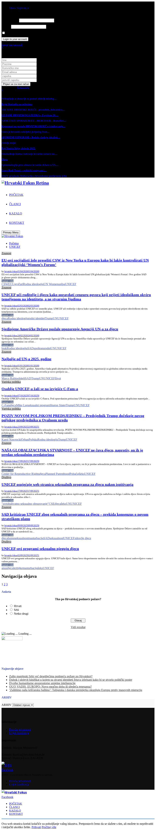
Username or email (10, 20)
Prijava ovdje (23, 87)
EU (10, 284)
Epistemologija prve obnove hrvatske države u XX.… (30, 164)
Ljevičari (17, 284)
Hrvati (17, 606)
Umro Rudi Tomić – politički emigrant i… (24, 170)
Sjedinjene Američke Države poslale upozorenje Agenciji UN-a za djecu (60, 329)
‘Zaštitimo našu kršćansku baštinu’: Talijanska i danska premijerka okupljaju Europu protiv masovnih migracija (75, 690)
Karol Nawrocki (11, 439)
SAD (30, 348)
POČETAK (16, 194)
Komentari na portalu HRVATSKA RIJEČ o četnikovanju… (33, 126)
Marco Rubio (10, 378)
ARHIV (6, 704)
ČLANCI (15, 204)
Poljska (33, 439)
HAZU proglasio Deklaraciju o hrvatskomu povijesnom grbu (34, 175)
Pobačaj (74, 473)
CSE (52, 503)
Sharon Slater (58, 405)
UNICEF (70, 284)
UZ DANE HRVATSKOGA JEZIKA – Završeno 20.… (30, 115)
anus (4, 568)
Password (6, 27)
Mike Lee (22, 405)
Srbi (16, 609)
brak (4, 348)
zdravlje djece (83, 538)
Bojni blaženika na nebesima (17, 104)
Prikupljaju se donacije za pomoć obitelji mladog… (29, 98)
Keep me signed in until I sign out (20, 33)
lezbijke (18, 568)
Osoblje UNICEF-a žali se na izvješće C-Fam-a (40, 389)
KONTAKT (16, 222)
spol (36, 348)
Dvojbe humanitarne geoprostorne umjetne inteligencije (42, 683)
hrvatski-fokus (11, 271)
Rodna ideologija (33, 284)
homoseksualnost (18, 538)
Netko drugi (21, 613)
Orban (25, 439)
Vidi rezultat (78, 627)
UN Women (51, 284)
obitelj (21, 378)
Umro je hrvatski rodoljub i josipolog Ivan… (25, 131)
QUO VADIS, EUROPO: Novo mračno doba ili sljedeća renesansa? (50, 686)
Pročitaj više (49, 827)
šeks (81, 473)
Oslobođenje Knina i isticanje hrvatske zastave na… (29, 153)
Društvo (6, 477)
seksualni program (39, 405)
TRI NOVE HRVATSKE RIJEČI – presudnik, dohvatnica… (33, 109)
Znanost (6, 253)
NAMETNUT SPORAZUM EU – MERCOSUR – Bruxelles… (34, 120)
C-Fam (6, 405)
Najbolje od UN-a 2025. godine (26, 359)
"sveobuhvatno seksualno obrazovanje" (25, 503)
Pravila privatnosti (20, 729)
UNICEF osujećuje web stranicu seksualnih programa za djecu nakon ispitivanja (67, 484)
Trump (49, 318)
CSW (5, 284)
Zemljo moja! (9, 142)
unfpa (61, 284)
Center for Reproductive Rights (20, 473)
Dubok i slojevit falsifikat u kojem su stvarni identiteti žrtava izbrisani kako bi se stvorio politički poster (70, 679)
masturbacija (35, 538)
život (58, 378)
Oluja (5, 159)
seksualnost (56, 538)
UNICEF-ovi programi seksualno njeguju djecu (40, 548)
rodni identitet (36, 318)
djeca (5, 318)
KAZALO (15, 213)
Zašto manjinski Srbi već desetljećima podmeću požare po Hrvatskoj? (50, 676)
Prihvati (36, 827)
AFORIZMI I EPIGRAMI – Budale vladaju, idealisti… (31, 137)
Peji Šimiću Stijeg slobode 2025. (19, 148)
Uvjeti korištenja (19, 732)
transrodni (45, 348)
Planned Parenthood (57, 473)
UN (55, 318)
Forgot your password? (12, 44)
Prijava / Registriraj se (19, 8)
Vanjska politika (11, 381)
